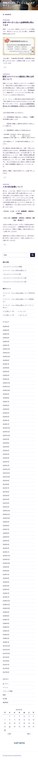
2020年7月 (6, 529)
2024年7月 (6, 364)
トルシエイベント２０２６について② (14, 281)
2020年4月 (6, 540)
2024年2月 (6, 379)
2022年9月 (6, 439)
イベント (5, 687)
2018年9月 (6, 612)
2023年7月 (6, 401)
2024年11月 (6, 353)
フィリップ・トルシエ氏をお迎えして (14, 270)
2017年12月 (6, 646)
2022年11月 (6, 431)
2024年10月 (6, 356)
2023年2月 (6, 420)
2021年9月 (6, 480)
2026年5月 (6, 330)
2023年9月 (6, 394)
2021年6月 (6, 492)
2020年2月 (6, 548)
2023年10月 (6, 390)
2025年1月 (6, 345)
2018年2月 (6, 638)
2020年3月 (6, 544)
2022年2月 (6, 462)
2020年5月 (6, 537)
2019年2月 (6, 593)
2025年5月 (6, 338)
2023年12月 (6, 383)
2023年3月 (6, 416)
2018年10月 (6, 608)
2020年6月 (6, 533)
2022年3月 (6, 458)
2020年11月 (6, 514)
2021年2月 (6, 507)
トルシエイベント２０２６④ (12, 274)
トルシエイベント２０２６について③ (14, 278)
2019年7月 (6, 574)
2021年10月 (6, 477)
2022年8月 (6, 443)
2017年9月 (6, 657)
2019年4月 (6, 586)
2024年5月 (6, 368)
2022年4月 (6, 454)
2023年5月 (6, 409)
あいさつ (5, 683)
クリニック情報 (7, 691)
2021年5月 (6, 495)
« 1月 (9, 733)
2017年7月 (6, 664)
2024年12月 (6, 349)
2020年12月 (6, 510)
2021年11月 (6, 473)
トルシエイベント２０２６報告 (12, 266)
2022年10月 (6, 435)
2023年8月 (6, 398)
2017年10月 (6, 653)
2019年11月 (6, 559)
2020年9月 (6, 522)
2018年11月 (6, 604)
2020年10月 (6, 518)
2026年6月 (6, 326)
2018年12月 (6, 601)
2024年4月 (6, 371)
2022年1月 (6, 465)
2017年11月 (6, 649)
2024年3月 (6, 375)
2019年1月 (6, 597)
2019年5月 (6, 582)
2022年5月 (6, 450)
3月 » (28, 733)
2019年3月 (6, 589)
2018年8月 (6, 616)
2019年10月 (6, 563)
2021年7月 (6, 488)
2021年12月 (6, 469)
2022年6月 (6, 447)
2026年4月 (6, 334)
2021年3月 (6, 503)
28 (5, 730)
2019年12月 (6, 555)
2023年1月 (6, 424)
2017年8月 (6, 661)
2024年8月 (6, 360)
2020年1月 (6, 552)
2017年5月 (6, 672)
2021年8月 (6, 484)
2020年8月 (6, 525)
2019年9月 (6, 567)
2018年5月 (6, 627)
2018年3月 (6, 634)
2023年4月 (6, 413)
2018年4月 (6, 631)
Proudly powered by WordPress (12, 755)
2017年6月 (6, 668)
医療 (4, 695)
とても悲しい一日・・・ (10, 311)
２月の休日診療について (13, 187)
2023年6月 (6, 405)
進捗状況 (5, 702)
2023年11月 (6, 386)
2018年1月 (6, 642)
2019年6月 (6, 578)
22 (9, 726)
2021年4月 (6, 499)
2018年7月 (6, 619)
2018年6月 (6, 623)
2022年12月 (6, 428)
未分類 (5, 698)
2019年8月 (6, 571)
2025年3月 (6, 341)
